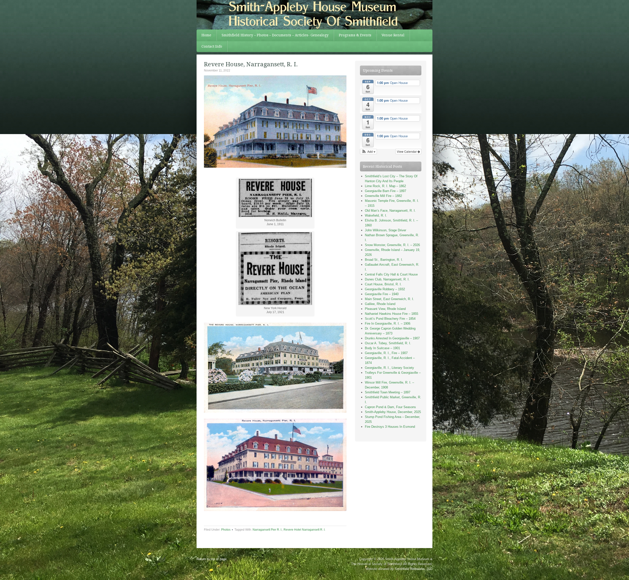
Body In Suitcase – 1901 (382, 348)
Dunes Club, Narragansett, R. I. (387, 279)
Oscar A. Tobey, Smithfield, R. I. (388, 343)
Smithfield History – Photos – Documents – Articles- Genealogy (275, 35)
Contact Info (211, 46)
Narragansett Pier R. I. (267, 529)
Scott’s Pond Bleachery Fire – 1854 (390, 318)
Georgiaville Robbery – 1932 (385, 289)
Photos (225, 529)
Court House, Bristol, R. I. (383, 284)
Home (206, 35)
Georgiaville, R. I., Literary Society (389, 368)
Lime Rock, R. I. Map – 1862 (385, 186)
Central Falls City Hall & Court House (391, 274)
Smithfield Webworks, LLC (413, 569)
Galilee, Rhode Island (380, 304)
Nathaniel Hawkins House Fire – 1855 (391, 314)
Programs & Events (355, 35)
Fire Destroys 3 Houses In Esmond (390, 426)
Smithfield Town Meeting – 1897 (387, 392)
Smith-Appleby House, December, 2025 (393, 412)
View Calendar (407, 151)
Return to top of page (212, 559)
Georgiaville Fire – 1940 (382, 294)
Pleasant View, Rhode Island (385, 309)
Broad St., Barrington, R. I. (384, 260)
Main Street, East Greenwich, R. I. (389, 299)
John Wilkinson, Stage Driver (385, 230)
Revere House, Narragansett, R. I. (251, 64)
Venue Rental (393, 35)
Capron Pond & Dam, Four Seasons (390, 407)
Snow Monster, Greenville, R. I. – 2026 (392, 245)
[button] (368, 151)
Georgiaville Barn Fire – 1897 (385, 191)
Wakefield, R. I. (376, 215)
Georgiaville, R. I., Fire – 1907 (386, 353)
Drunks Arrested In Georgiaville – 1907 (392, 338)
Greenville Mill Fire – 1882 (383, 196)
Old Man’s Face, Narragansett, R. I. (390, 210)
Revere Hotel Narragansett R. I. (304, 529)
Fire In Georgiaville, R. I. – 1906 (387, 323)
